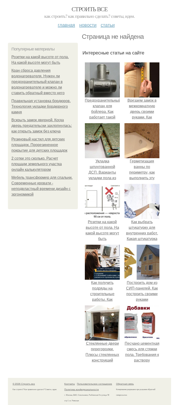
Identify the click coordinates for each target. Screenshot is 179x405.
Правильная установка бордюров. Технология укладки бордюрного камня (41, 106)
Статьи (108, 24)
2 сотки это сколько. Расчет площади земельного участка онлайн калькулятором (36, 164)
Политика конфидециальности (81, 389)
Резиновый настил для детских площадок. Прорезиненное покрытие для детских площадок (39, 144)
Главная (66, 24)
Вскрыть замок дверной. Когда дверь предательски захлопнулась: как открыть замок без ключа (41, 125)
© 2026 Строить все (24, 383)
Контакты (69, 383)
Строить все (89, 9)
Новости (87, 24)
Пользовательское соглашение (94, 383)
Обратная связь (125, 383)
